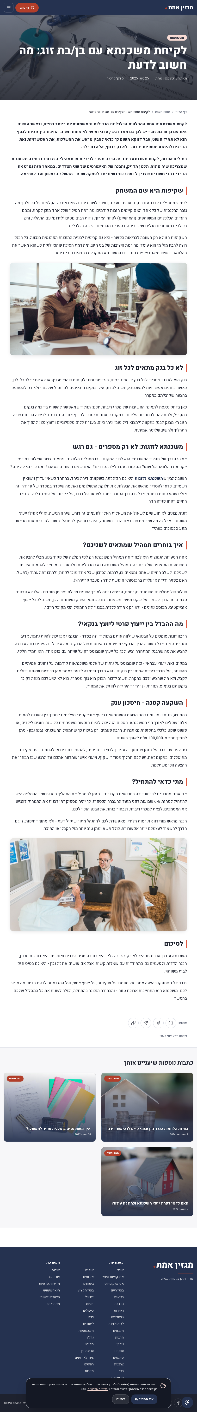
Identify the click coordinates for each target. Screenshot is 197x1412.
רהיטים (89, 1364)
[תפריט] (8, 7)
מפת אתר (53, 1303)
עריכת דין (87, 1350)
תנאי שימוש (51, 1290)
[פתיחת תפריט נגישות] (187, 1402)
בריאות (119, 1297)
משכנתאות (177, 38)
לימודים (88, 1324)
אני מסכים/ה (144, 1399)
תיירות (89, 1371)
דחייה (120, 1399)
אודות (56, 1270)
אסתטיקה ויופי (114, 1283)
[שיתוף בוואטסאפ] (171, 1023)
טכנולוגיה (117, 1317)
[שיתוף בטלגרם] (146, 1023)
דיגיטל (89, 1297)
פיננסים (118, 1357)
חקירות (119, 1310)
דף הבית (181, 112)
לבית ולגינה (116, 1324)
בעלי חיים (117, 1290)
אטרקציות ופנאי (113, 1276)
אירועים (88, 1276)
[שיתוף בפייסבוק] (158, 1023)
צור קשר (54, 1276)
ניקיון (120, 1344)
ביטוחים (88, 1283)
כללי (91, 1317)
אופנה (89, 1270)
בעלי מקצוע (86, 1290)
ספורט (89, 1344)
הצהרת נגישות (50, 1297)
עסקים (119, 1350)
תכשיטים (117, 1377)
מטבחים (118, 1330)
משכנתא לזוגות (149, 478)
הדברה (119, 1303)
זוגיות (90, 1303)
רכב (121, 1371)
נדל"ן (90, 1337)
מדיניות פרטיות (49, 1283)
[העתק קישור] (133, 1023)
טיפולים (88, 1310)
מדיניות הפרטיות (97, 1389)
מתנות (119, 1337)
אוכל (120, 1270)
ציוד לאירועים (84, 1357)
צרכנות (119, 1364)
